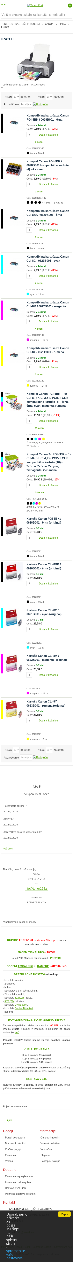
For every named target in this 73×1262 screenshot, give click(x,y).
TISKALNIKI (25, 966)
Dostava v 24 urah (15, 1187)
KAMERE (43, 966)
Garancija (10, 1155)
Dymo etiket (21, 1004)
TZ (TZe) (19, 997)
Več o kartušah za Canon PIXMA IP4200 (24, 84)
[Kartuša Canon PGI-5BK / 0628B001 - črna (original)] (13, 526)
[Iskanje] (69, 15)
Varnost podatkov (50, 1143)
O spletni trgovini (50, 1137)
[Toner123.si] (35, 5)
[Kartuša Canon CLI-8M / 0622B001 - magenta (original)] (13, 663)
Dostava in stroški (15, 1143)
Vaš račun (46, 1149)
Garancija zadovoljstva (18, 1182)
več (17, 1032)
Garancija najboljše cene (19, 1176)
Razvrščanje (11, 104)
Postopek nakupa (50, 1161)
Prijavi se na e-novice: (15, 1106)
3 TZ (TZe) (9, 1001)
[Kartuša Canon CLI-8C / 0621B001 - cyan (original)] (13, 618)
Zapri (64, 1214)
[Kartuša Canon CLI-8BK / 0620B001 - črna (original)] (13, 572)
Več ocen (8, 848)
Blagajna (45, 1155)
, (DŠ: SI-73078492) (30, 1209)
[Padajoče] (40, 104)
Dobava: (31, 125)
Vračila (9, 1161)
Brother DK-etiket (24, 1008)
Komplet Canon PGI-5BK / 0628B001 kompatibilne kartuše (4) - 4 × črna (47, 165)
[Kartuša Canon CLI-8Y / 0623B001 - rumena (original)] (13, 709)
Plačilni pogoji (13, 1149)
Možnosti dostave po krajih (20, 1193)
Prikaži (8, 96)
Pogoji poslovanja (15, 1137)
